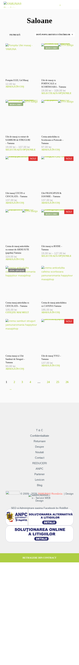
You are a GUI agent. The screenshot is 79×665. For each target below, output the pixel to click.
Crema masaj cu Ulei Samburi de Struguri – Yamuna (15, 359)
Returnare (40, 441)
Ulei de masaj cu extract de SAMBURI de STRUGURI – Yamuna (18, 140)
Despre (39, 446)
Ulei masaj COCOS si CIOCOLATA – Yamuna (16, 195)
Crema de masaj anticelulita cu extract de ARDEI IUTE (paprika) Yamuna (17, 249)
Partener (39, 474)
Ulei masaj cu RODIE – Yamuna (51, 248)
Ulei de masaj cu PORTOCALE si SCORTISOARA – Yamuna (53, 83)
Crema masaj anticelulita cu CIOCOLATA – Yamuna (17, 304)
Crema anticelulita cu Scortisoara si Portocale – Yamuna (52, 140)
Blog (39, 485)
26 (67, 382)
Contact (39, 457)
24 (48, 382)
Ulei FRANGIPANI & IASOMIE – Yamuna (51, 195)
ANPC (39, 468)
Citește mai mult (17, 312)
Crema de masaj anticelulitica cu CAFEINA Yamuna (53, 304)
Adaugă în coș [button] (15, 86)
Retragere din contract (39, 557)
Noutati (39, 452)
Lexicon (39, 479)
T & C (39, 430)
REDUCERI (39, 463)
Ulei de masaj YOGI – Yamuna (51, 357)
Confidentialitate (39, 435)
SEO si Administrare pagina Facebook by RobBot (39, 508)
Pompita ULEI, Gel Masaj (17, 80)
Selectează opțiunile (56, 93)
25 (57, 382)
